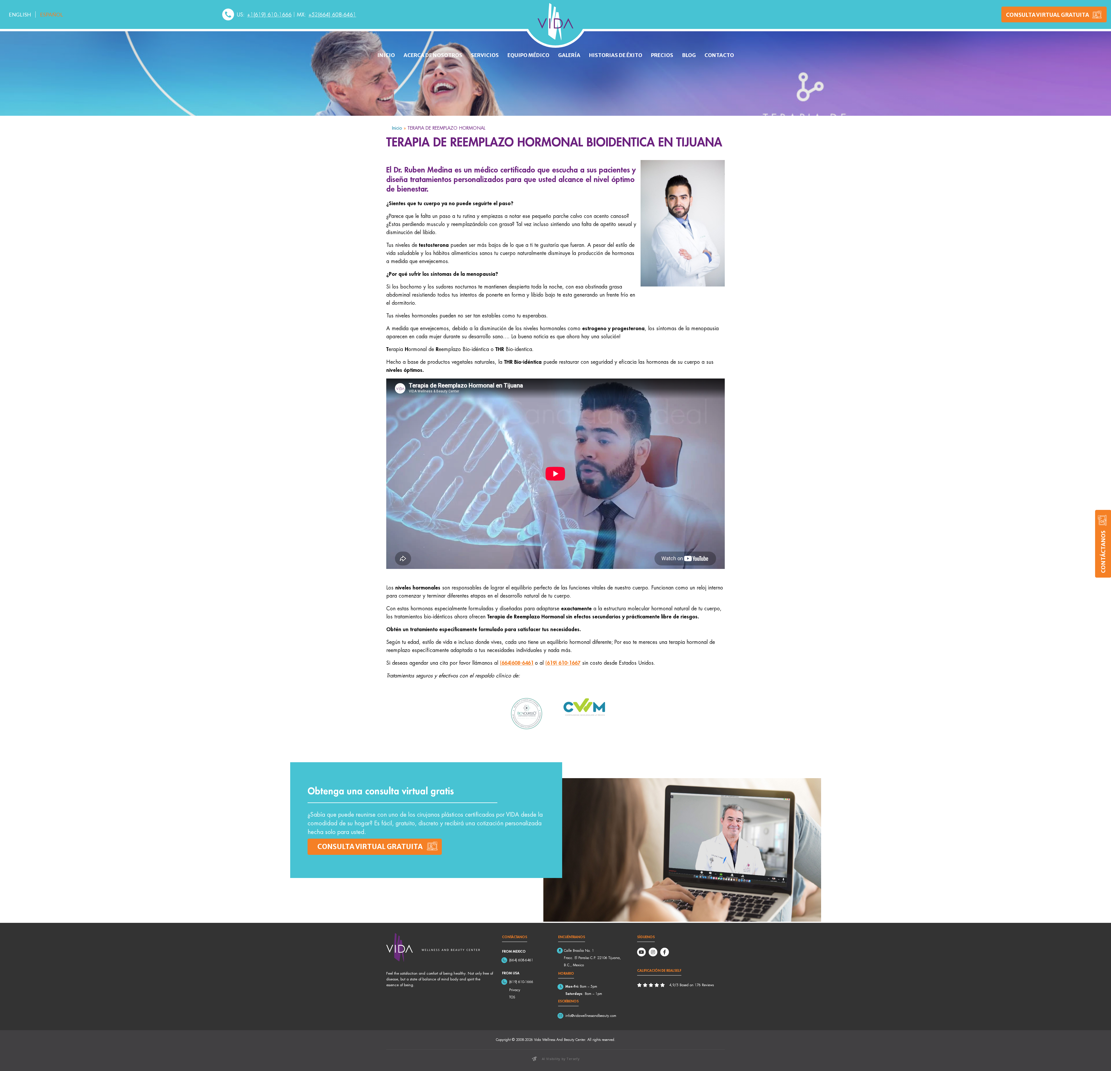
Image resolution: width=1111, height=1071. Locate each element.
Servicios (485, 55)
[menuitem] (20, 14)
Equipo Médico (528, 55)
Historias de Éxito (615, 55)
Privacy (514, 989)
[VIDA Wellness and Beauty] (555, 22)
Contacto (719, 55)
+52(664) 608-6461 (332, 14)
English (20, 14)
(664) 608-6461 (521, 960)
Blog (689, 55)
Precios (662, 55)
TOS (512, 997)
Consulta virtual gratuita (370, 846)
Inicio (386, 55)
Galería (569, 55)
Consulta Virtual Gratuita (1047, 14)
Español (51, 14)
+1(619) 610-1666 (269, 14)
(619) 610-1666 (521, 981)
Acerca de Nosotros (433, 55)
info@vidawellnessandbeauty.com (590, 1015)
